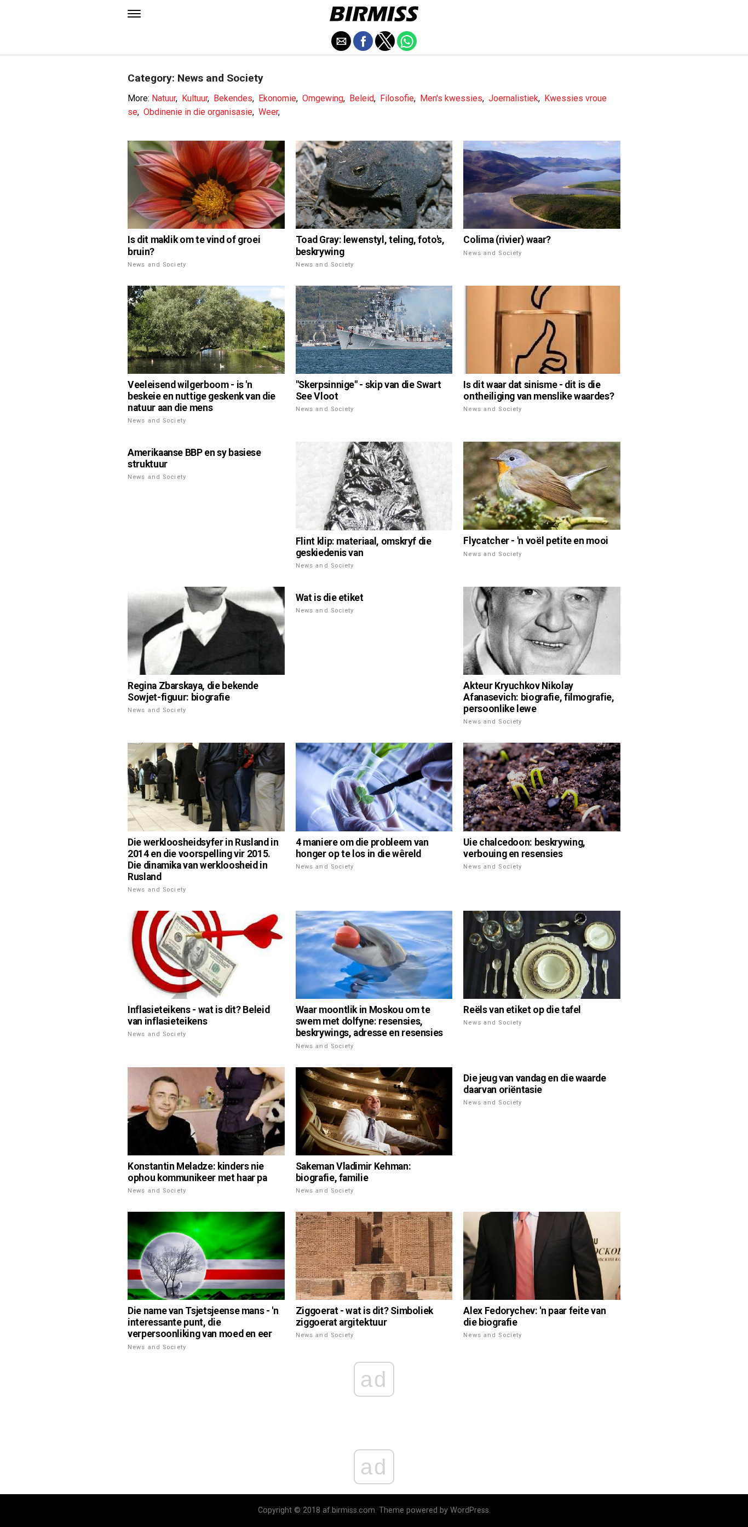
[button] (134, 14)
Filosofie (397, 98)
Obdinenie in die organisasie (197, 112)
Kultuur (195, 98)
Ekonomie (277, 98)
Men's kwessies (451, 98)
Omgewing (322, 98)
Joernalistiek (513, 98)
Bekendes (233, 98)
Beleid (361, 98)
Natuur (164, 98)
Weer (268, 112)
